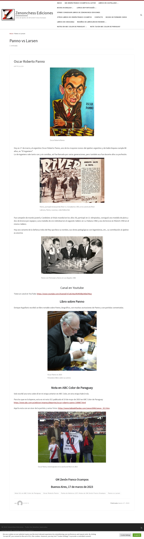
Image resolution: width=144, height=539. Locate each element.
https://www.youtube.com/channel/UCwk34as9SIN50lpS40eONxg (64, 293)
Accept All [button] (137, 535)
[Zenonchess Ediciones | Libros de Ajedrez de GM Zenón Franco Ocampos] (8, 14)
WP (11, 530)
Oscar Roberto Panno (29, 61)
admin (26, 503)
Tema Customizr (29, 530)
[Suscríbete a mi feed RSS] (141, 527)
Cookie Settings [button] (125, 535)
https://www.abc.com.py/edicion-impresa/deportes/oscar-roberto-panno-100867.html (50, 402)
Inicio (11, 34)
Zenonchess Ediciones (15, 527)
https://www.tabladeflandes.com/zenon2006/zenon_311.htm (84, 408)
